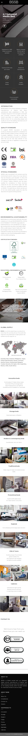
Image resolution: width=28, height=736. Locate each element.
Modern (3, 717)
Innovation (4, 712)
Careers (3, 704)
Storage (3, 714)
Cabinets (3, 730)
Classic (2, 719)
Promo (3, 722)
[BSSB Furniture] (14, 2)
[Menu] (2, 2)
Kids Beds (3, 727)
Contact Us (4, 701)
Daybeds (3, 724)
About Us (3, 696)
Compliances (4, 699)
